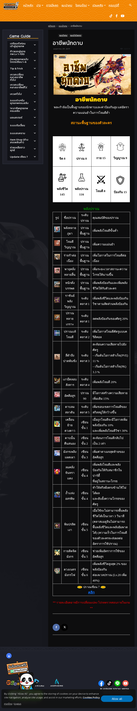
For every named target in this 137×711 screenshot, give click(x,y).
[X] (64, 627)
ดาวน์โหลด (52, 5)
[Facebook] (56, 627)
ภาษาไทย (8, 703)
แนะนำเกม (67, 5)
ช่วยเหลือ (97, 5)
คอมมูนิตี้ (114, 5)
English (17, 703)
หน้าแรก (51, 26)
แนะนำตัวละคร (75, 35)
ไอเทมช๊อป (81, 5)
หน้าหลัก (28, 5)
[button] (130, 5)
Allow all (117, 699)
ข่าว (38, 5)
